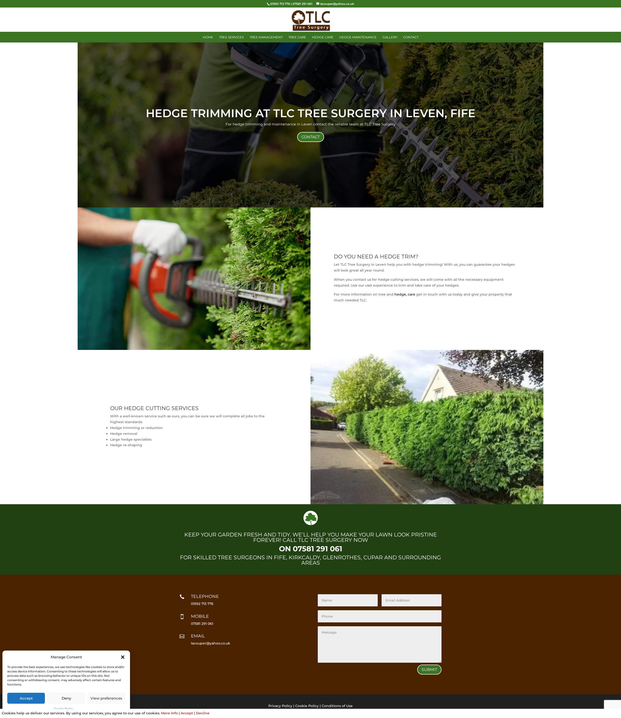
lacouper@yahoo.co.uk (210, 643)
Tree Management (266, 37)
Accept (26, 698)
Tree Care (297, 37)
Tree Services (231, 37)
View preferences (106, 698)
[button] (122, 657)
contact (311, 137)
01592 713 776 (280, 4)
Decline (203, 713)
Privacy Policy (280, 706)
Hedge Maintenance (358, 37)
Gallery (390, 37)
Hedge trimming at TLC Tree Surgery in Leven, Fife (310, 113)
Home (208, 37)
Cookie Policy (307, 706)
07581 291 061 (302, 4)
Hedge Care (323, 37)
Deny (66, 698)
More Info (169, 713)
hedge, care (404, 294)
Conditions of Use (337, 706)
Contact (410, 37)
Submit (429, 669)
